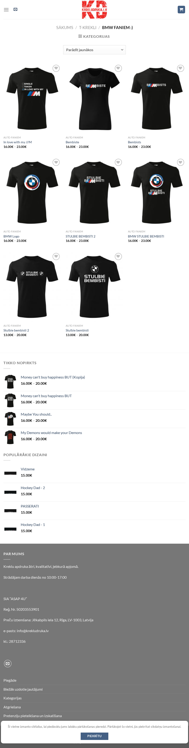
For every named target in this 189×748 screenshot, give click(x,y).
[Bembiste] (94, 99)
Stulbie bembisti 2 (16, 330)
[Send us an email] (8, 663)
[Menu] (6, 9)
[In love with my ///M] (32, 99)
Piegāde (9, 680)
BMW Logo (11, 236)
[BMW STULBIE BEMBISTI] (157, 193)
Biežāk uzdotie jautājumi (23, 689)
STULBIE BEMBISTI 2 (80, 236)
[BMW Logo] (32, 193)
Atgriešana (12, 707)
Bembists (134, 142)
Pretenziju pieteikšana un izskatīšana (32, 715)
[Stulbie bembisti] (94, 287)
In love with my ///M (17, 142)
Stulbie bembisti (77, 330)
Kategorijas (12, 698)
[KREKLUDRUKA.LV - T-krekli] (94, 9)
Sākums (64, 27)
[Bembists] (157, 99)
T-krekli (88, 27)
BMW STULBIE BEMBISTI (146, 236)
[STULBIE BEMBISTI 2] (94, 193)
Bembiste (72, 142)
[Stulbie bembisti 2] (32, 287)
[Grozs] (181, 9)
